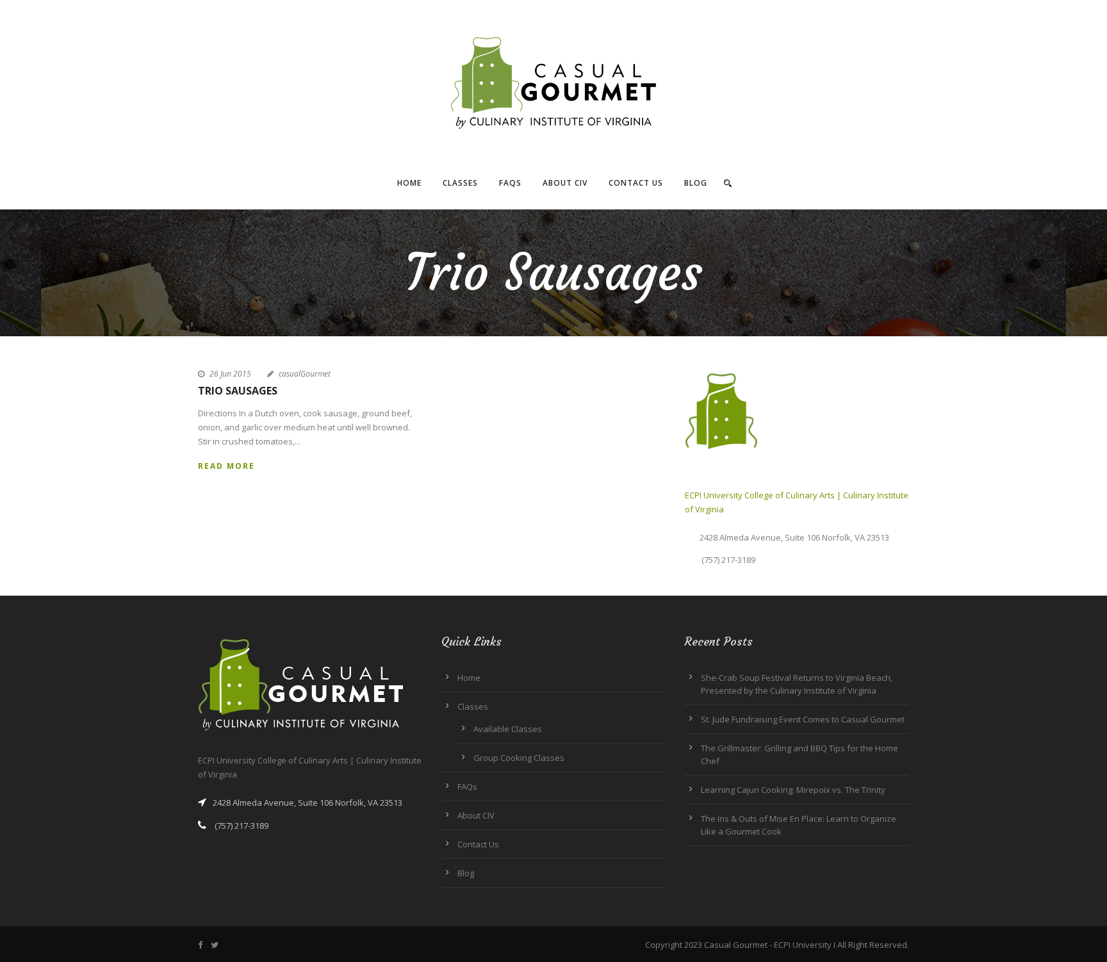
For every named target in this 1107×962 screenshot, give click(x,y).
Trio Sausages (237, 391)
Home (409, 182)
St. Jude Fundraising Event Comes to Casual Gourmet (803, 719)
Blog (695, 182)
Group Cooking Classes (518, 757)
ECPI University (803, 944)
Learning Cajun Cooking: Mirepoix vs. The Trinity (793, 789)
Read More (226, 466)
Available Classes (507, 729)
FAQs (510, 182)
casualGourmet (305, 373)
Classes (460, 182)
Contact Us (636, 182)
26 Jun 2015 (230, 373)
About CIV (565, 182)
